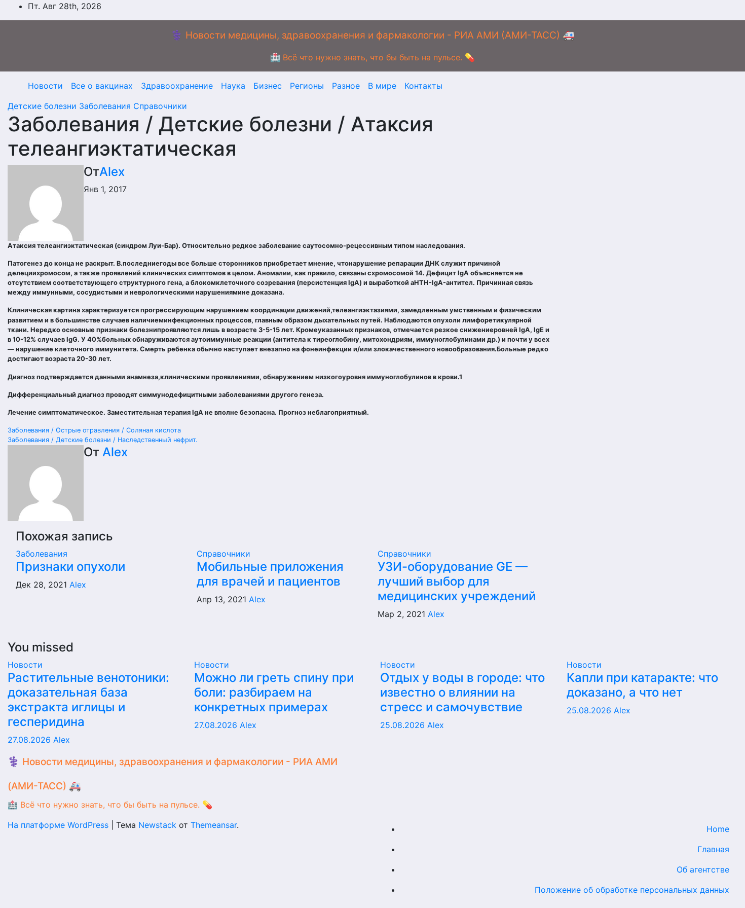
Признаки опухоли (70, 566)
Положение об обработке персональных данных (632, 890)
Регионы (307, 86)
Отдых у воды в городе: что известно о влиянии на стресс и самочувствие (462, 692)
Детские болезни (43, 106)
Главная (713, 849)
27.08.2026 (30, 740)
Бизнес (267, 86)
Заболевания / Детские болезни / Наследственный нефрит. (103, 440)
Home (717, 829)
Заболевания (106, 106)
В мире (382, 86)
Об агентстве (703, 869)
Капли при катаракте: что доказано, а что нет (642, 685)
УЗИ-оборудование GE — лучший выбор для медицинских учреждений (457, 581)
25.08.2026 (403, 725)
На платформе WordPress (59, 825)
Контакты (423, 86)
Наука (233, 86)
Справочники (160, 106)
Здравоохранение (177, 86)
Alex (112, 171)
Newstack (157, 825)
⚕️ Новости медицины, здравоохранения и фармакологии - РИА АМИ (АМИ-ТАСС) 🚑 (373, 35)
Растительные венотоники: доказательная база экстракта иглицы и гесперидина (88, 699)
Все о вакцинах (102, 86)
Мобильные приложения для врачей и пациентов (270, 574)
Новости (45, 86)
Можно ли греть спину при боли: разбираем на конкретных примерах (274, 692)
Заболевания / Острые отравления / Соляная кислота (94, 430)
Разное (346, 86)
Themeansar (214, 825)
